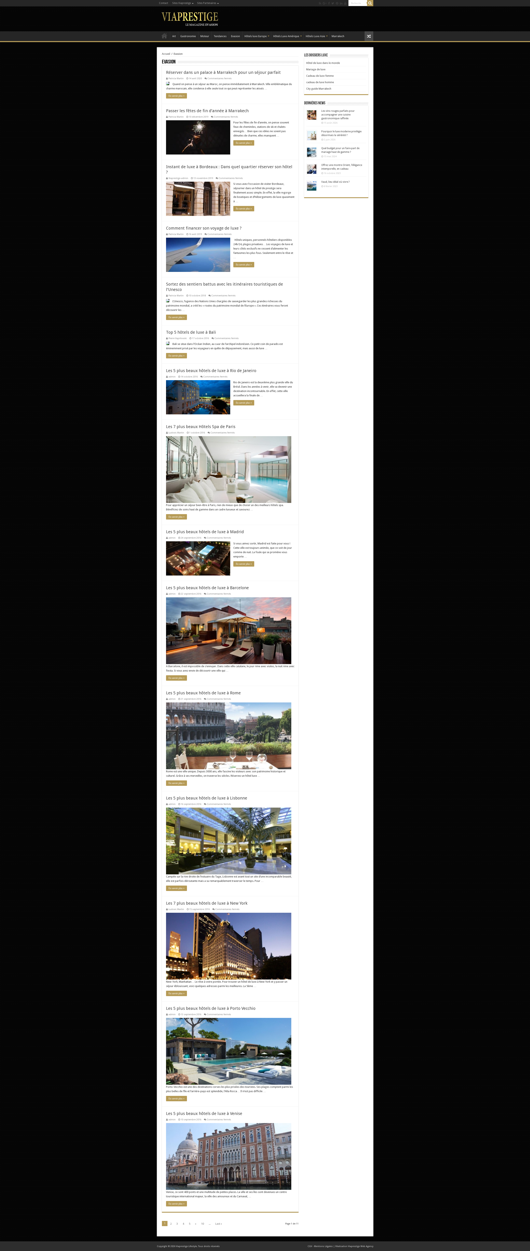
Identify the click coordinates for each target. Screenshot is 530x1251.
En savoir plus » (176, 95)
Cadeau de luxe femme (320, 75)
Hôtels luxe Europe (256, 36)
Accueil (164, 35)
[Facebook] (329, 3)
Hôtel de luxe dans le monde (323, 62)
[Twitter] (333, 3)
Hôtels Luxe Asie (315, 36)
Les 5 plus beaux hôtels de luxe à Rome (203, 692)
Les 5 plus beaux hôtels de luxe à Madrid (205, 531)
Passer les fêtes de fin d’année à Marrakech (207, 110)
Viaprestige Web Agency (360, 1246)
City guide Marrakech (318, 88)
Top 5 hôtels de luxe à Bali (191, 332)
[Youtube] (345, 3)
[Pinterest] (337, 3)
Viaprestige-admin (178, 178)
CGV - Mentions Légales (320, 1246)
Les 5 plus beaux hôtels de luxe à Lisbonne (206, 798)
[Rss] (320, 3)
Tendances (220, 36)
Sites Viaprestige (181, 3)
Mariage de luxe (315, 69)
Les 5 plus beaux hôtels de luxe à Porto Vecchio (210, 1008)
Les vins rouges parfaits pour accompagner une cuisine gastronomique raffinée (338, 115)
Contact (163, 3)
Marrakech (338, 36)
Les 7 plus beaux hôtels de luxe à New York (206, 903)
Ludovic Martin (176, 432)
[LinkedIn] (341, 3)
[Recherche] (370, 3)
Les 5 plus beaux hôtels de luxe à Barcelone (207, 587)
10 (202, 1223)
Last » (218, 1223)
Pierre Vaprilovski (178, 338)
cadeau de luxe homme (320, 82)
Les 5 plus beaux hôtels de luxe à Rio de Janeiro (211, 370)
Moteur (204, 36)
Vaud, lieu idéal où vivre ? (335, 181)
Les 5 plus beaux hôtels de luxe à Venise (204, 1113)
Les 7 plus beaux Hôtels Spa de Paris (200, 426)
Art (174, 36)
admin (172, 376)
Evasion (235, 36)
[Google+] (324, 3)
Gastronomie (188, 36)
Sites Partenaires (206, 3)
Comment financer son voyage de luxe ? (204, 228)
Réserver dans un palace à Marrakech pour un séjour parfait (223, 72)
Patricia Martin (176, 78)
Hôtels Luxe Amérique (286, 36)
